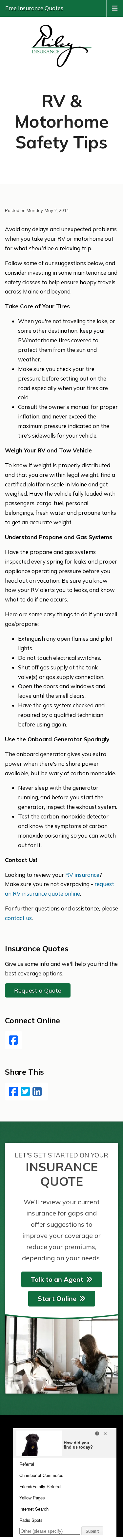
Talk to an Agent (57, 1279)
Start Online (57, 1298)
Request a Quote (37, 990)
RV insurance (82, 874)
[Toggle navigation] (115, 7)
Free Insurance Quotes (34, 8)
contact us (18, 917)
